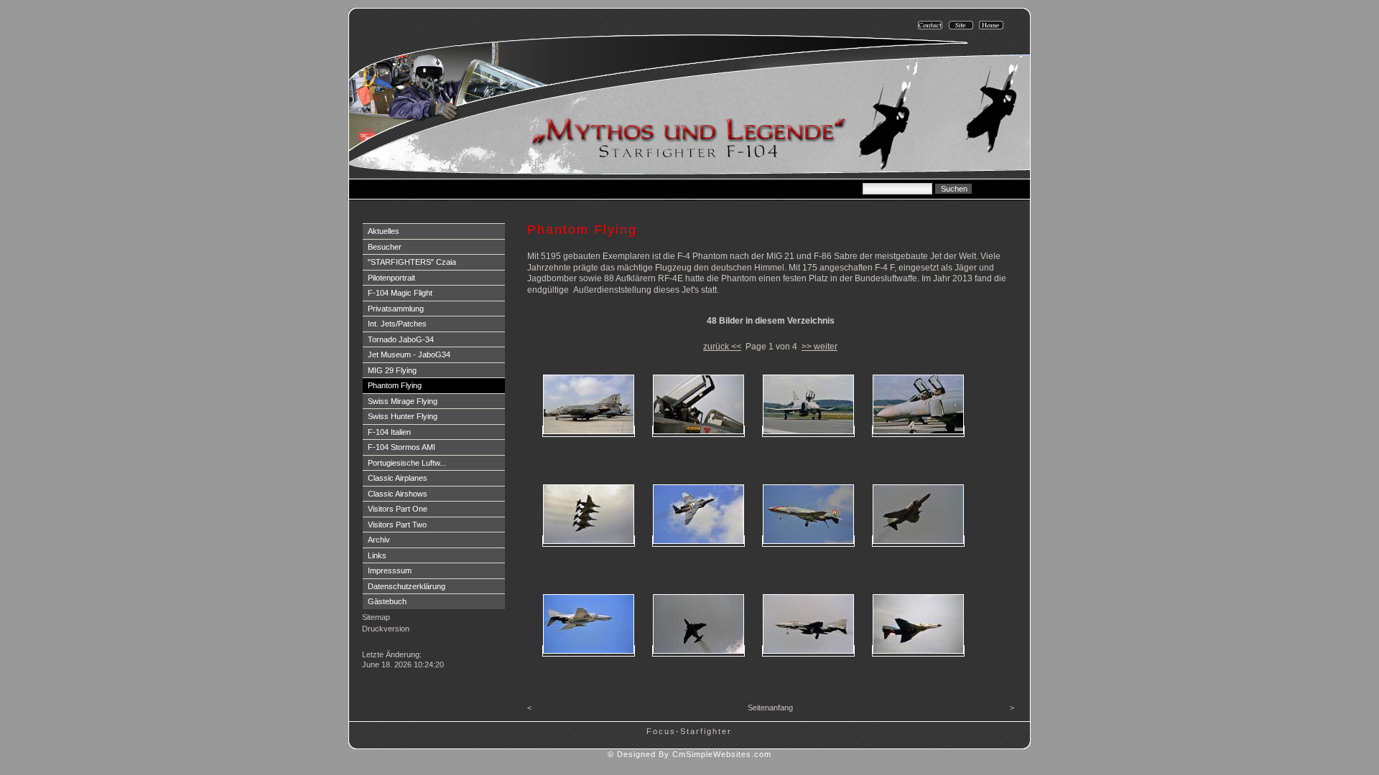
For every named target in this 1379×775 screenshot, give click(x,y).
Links (377, 555)
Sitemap (376, 617)
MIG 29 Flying (392, 370)
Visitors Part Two (397, 524)
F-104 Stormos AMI (401, 447)
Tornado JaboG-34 (401, 339)
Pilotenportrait (391, 277)
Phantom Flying (395, 385)
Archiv (379, 539)
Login (374, 642)
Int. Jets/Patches (397, 323)
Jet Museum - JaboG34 (409, 354)
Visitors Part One (397, 508)
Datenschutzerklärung (406, 586)
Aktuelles (383, 231)
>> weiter (819, 347)
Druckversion (385, 628)
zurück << (722, 347)
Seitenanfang (770, 707)
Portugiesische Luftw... (407, 463)
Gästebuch (387, 601)
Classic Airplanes (397, 478)
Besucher (384, 247)
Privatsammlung (396, 308)
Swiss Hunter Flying (402, 416)
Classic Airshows (397, 493)
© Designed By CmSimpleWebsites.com (689, 754)
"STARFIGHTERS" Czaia (412, 262)
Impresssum (390, 570)
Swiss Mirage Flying (402, 401)
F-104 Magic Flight (400, 292)
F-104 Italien (389, 432)
